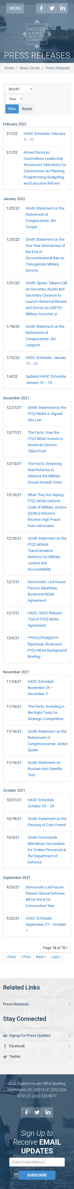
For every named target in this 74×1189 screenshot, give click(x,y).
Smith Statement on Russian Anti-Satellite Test (45, 768)
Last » (56, 957)
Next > (41, 957)
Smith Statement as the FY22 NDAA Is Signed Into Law (47, 413)
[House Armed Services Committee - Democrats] (37, 34)
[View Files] (55, 314)
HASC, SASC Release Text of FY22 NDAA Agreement (45, 619)
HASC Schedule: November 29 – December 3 (41, 687)
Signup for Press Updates (29, 1035)
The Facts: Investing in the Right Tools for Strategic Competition (46, 712)
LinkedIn (63, 8)
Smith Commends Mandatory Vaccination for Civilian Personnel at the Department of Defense (47, 849)
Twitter (52, 8)
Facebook (41, 8)
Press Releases (37, 55)
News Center (30, 68)
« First (11, 957)
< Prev (26, 957)
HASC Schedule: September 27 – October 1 (46, 924)
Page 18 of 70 (54, 948)
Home (9, 68)
